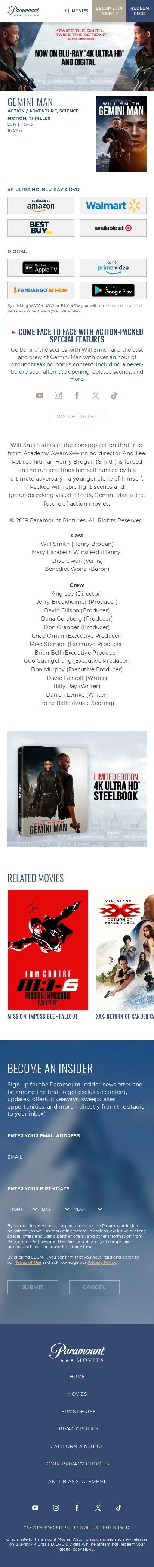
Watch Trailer (77, 416)
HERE (88, 1549)
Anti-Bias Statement (77, 1481)
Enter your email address (43, 1135)
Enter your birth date (38, 1188)
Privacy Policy (101, 1262)
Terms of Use (28, 1262)
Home (77, 1376)
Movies (80, 11)
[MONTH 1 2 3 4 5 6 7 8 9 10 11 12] (21, 1211)
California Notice (77, 1446)
